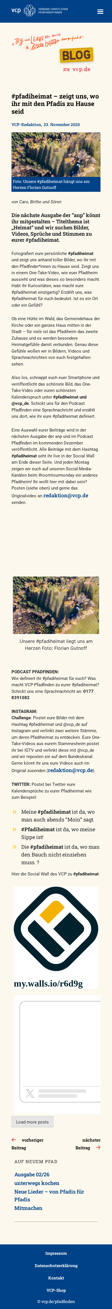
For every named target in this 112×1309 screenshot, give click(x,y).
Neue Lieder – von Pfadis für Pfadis (49, 1195)
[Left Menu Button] (100, 11)
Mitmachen (28, 1207)
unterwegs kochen (36, 1183)
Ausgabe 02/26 (31, 1174)
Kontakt (56, 1278)
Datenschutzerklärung (56, 1265)
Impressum (56, 1253)
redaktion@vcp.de (65, 495)
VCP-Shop (56, 1290)
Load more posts (32, 1122)
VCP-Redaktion (26, 124)
